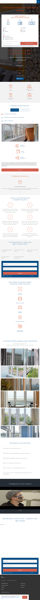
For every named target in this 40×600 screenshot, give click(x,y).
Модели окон (23, 583)
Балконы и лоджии (4, 585)
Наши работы (23, 585)
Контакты (22, 587)
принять (24, 597)
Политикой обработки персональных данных (10, 597)
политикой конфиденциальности (24, 45)
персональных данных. (15, 45)
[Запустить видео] (20, 498)
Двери (2, 589)
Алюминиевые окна (4, 583)
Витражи (2, 587)
